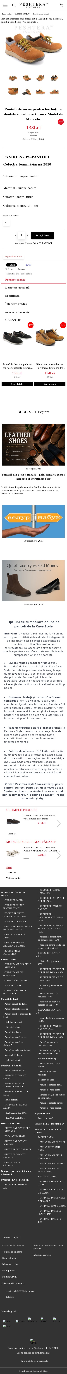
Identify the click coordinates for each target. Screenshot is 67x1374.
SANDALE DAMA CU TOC (50, 1220)
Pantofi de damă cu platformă (13, 1043)
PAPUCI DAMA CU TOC (52, 1163)
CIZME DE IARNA (14, 900)
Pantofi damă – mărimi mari (50, 1124)
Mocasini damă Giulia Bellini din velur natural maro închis (40, 817)
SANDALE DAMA (47, 1176)
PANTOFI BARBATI (22, 14)
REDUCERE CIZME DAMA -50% (49, 891)
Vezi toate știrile (13, 878)
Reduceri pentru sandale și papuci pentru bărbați (51, 946)
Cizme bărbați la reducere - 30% (51, 1019)
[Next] (57, 823)
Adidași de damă (14, 1022)
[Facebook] (5, 1303)
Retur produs (8, 1270)
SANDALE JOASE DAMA (53, 1206)
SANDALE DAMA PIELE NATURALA (51, 1199)
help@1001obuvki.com (24, 1291)
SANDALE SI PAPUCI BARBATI (15, 1106)
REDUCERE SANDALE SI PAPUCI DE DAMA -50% (50, 928)
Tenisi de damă (13, 1027)
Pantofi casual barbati (41, 14)
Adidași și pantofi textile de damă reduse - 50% (50, 938)
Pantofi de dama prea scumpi (49, 1065)
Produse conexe (15, 279)
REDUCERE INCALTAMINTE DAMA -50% (50, 917)
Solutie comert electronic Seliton (33, 1371)
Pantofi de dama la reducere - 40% (48, 995)
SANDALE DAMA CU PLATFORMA (50, 1212)
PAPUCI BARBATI (15, 1118)
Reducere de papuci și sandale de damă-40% (49, 1003)
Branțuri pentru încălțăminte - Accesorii (16, 1173)
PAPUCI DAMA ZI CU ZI (52, 1142)
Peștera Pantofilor (13, 256)
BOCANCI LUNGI (14, 985)
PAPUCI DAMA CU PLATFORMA (48, 1170)
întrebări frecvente (17, 311)
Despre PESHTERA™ (13, 1245)
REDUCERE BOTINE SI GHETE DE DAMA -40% (51, 971)
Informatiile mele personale (34, 1361)
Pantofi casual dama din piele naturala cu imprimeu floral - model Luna (41, 849)
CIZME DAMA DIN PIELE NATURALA (17, 966)
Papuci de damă (45, 1118)
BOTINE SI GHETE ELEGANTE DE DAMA (15, 915)
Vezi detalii (17, 384)
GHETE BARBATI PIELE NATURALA (16, 1129)
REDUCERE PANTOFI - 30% (49, 1011)
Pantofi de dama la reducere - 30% (48, 1044)
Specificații (12, 295)
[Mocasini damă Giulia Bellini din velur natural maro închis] (13, 821)
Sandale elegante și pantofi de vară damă (51, 1096)
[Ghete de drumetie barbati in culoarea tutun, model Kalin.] (49, 348)
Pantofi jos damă (13, 1032)
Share (12, 265)
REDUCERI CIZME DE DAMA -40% (50, 979)
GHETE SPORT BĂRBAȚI (18, 1149)
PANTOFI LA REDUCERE (15, 1180)
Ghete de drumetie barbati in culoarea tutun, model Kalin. (50, 367)
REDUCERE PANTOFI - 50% (16, 1186)
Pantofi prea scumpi (47, 1058)
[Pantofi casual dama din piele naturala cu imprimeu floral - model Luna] (13, 853)
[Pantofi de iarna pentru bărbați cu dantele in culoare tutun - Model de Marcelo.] (33, 70)
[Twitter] (12, 1303)
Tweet (28, 265)
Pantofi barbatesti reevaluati (47, 1073)
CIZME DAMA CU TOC (16, 980)
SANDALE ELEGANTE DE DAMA (51, 1191)
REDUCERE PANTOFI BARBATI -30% (50, 1027)
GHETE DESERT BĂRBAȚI (12, 1164)
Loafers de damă (12, 1060)
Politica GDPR (9, 1277)
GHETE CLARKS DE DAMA (14, 936)
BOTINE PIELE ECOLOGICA (11, 952)
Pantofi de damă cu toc (16, 1037)
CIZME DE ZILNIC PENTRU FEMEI (13, 907)
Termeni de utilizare (12, 1252)
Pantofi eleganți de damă (16, 1009)
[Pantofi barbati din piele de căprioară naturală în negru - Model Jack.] (17, 348)
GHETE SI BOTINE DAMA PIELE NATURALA (17, 928)
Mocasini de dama (13, 1055)
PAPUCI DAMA (46, 1137)
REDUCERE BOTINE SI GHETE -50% (51, 899)
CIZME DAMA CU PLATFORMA (13, 974)
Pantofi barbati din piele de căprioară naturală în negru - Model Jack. (17, 367)
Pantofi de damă (9, 999)
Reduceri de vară (46, 1080)
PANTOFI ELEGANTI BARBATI (15, 1077)
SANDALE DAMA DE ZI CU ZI (51, 1183)
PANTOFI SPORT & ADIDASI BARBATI (14, 1085)
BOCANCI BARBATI (15, 1136)
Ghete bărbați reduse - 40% (49, 962)
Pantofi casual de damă (16, 1004)
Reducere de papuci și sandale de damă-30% (49, 1052)
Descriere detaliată (17, 287)
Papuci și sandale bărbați (51, 1103)
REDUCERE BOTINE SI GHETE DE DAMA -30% (51, 1036)
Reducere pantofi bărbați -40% (50, 987)
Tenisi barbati (11, 1100)
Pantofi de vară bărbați (51, 1108)
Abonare (12, 834)
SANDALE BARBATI (16, 1113)
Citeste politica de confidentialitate (33, 1353)
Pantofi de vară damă (50, 1090)
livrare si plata (9, 1258)
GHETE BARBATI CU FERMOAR (15, 1143)
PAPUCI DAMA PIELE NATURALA (50, 1157)
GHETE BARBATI (10, 1123)
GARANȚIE (13, 319)
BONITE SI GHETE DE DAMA (13, 894)
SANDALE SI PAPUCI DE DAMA (48, 1131)
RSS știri (12, 872)
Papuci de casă (42, 1113)
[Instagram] (19, 1303)
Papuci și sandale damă (51, 1085)
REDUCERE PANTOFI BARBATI (50, 907)
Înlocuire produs (16, 303)
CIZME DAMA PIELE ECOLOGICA (15, 992)
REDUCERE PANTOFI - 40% (49, 954)
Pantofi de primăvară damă (18, 1050)
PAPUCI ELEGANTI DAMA (49, 1149)
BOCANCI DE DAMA (15, 921)
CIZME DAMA (9, 959)
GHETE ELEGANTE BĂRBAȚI (14, 1156)
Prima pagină (7, 14)
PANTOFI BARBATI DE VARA (16, 1093)
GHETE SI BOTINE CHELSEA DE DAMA (14, 944)
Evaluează (9, 269)
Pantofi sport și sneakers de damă (17, 1015)
